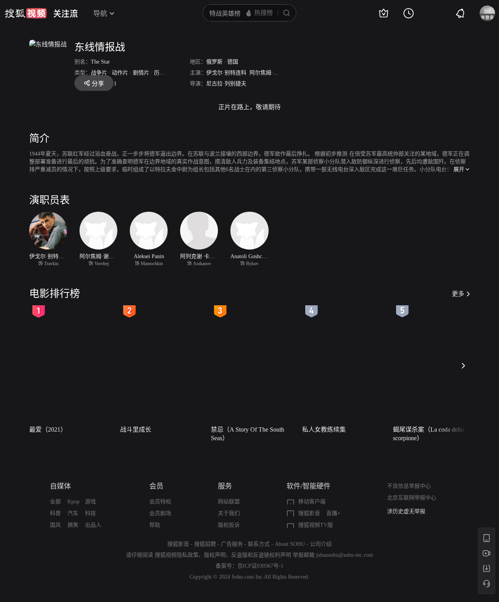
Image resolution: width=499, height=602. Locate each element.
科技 (90, 513)
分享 (98, 83)
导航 (100, 13)
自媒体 (60, 486)
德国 (232, 62)
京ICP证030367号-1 (260, 566)
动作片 (120, 73)
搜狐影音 (309, 513)
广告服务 (232, 544)
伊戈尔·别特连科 (226, 73)
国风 (55, 525)
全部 (55, 502)
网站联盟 (229, 502)
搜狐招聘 (205, 544)
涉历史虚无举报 (406, 511)
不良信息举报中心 (409, 486)
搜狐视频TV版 (315, 525)
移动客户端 (312, 502)
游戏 (90, 502)
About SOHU (290, 544)
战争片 (99, 73)
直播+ (333, 513)
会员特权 (160, 502)
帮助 (154, 525)
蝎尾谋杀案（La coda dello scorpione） (428, 433)
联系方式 (259, 544)
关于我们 (229, 513)
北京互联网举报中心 (411, 498)
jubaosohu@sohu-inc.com (344, 555)
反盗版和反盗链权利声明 (261, 555)
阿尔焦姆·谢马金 (270, 73)
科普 (55, 513)
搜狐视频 (26, 13)
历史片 (162, 73)
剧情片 (141, 73)
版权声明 (215, 555)
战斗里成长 (135, 429)
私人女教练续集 (324, 429)
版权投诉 (229, 525)
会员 (156, 486)
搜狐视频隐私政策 (176, 555)
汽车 (72, 513)
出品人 (93, 525)
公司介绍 (321, 544)
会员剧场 (160, 513)
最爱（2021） (48, 429)
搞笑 (72, 525)
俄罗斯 (214, 62)
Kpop (73, 502)
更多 (458, 293)
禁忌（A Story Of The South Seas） (247, 433)
